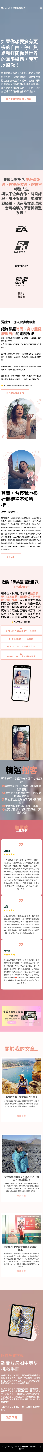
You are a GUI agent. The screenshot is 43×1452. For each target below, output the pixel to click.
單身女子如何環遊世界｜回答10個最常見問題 (23, 794)
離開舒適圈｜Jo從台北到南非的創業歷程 (23, 788)
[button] (41, 8)
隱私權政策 (34, 1447)
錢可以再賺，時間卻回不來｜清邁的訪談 (23, 811)
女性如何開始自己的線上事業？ (23, 806)
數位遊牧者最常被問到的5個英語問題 (23, 801)
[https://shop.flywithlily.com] (21, 1016)
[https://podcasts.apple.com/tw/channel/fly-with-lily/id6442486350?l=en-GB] (21, 683)
